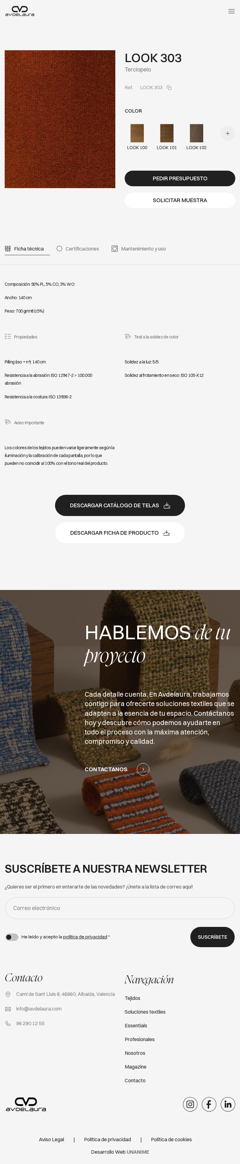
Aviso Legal (51, 1139)
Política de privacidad (107, 1139)
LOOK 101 (167, 147)
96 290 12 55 (30, 1023)
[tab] (29, 248)
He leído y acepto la (66, 937)
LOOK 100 (137, 147)
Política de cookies (171, 1139)
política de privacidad (85, 937)
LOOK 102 (197, 147)
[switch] (11, 937)
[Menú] (231, 11)
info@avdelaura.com (39, 1009)
